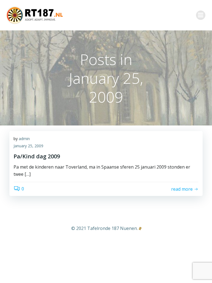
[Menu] (200, 15)
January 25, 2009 (28, 145)
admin (24, 138)
